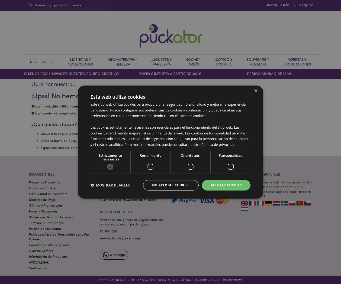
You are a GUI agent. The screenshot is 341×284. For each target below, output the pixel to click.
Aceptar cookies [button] (226, 185)
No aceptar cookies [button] (171, 185)
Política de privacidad (218, 144)
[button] (110, 185)
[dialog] (170, 142)
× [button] (255, 91)
